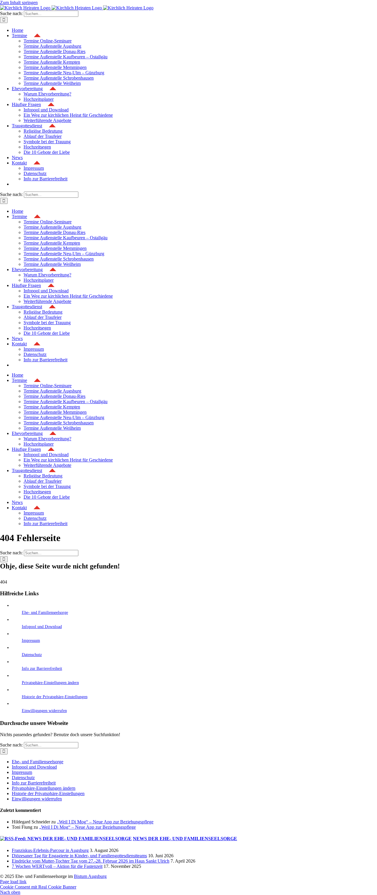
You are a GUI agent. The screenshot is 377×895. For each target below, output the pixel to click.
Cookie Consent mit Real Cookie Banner (38, 886)
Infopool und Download (42, 626)
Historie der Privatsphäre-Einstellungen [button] (54, 697)
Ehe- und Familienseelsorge (45, 612)
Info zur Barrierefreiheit (42, 668)
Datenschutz (32, 654)
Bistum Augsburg (90, 876)
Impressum (31, 640)
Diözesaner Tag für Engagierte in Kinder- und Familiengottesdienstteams (79, 855)
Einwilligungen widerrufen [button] (44, 710)
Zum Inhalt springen (19, 2)
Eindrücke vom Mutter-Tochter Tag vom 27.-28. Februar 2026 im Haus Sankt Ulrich (90, 860)
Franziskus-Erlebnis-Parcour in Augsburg (50, 850)
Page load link (13, 881)
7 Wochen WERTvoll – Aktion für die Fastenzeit (57, 866)
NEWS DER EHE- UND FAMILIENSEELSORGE (185, 838)
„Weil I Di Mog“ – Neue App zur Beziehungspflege (105, 821)
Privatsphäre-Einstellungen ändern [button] (50, 682)
